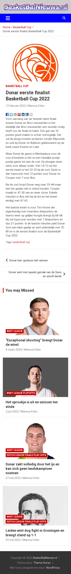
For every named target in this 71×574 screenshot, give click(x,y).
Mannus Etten (36, 105)
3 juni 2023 (12, 411)
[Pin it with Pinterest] (19, 114)
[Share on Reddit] (15, 114)
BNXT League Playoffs (21, 393)
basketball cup (21, 242)
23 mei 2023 (13, 539)
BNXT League (15, 331)
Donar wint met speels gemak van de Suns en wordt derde (35, 274)
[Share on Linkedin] (23, 114)
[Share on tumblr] (27, 114)
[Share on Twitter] (11, 114)
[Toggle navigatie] (8, 18)
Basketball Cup (17, 86)
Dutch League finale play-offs (26, 455)
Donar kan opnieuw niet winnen (28, 260)
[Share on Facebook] (7, 114)
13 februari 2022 (16, 105)
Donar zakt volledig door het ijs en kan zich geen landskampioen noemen (32, 468)
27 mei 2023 (13, 478)
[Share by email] (31, 114)
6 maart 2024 (14, 349)
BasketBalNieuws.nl (45, 558)
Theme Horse (42, 562)
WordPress (53, 567)
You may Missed (19, 290)
